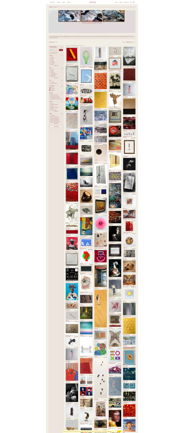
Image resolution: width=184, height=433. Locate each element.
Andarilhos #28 (125, 156)
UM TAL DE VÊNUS (68, 110)
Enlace (124, 273)
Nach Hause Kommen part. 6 (113, 209)
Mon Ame (124, 171)
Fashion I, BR (96, 263)
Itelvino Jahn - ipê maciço (84, 423)
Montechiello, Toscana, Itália (128, 219)
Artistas (63, 2)
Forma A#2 (82, 84)
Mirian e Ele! (96, 328)
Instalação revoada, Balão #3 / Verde (86, 66)
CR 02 (66, 346)
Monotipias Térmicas (126, 334)
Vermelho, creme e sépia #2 (127, 232)
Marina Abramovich (112, 242)
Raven (110, 427)
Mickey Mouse (82, 396)
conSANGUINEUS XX (112, 312)
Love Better (96, 214)
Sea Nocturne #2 (82, 273)
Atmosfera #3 (125, 115)
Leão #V (81, 187)
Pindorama (110, 90)
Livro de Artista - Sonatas (70, 281)
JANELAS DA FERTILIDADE (83, 236)
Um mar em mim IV (97, 196)
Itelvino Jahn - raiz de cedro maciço (114, 108)
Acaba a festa (68, 381)
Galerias (68, 2)
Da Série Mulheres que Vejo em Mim (71, 251)
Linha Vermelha (111, 257)
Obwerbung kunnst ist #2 (113, 181)
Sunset (110, 170)
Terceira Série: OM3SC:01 (84, 356)
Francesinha (125, 417)
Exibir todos (56, 65)
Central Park (96, 71)
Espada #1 (67, 320)
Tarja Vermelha (68, 150)
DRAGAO (67, 222)
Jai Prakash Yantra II (83, 95)
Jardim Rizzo (82, 374)
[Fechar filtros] (62, 47)
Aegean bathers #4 (83, 248)
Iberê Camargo (68, 335)
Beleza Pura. (125, 345)
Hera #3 (81, 263)
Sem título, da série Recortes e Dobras (129, 81)
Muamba (110, 408)
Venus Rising (111, 277)
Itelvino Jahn (125, 247)
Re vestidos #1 (68, 309)
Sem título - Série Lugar (69, 64)
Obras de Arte (52, 2)
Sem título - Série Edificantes (113, 123)
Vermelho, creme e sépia (84, 104)
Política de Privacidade (108, 431)
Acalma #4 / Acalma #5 (84, 385)
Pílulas (67, 202)
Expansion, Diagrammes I (112, 362)
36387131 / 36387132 (126, 389)
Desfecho (81, 125)
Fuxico (95, 231)
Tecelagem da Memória (98, 143)
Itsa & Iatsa (110, 327)
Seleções (58, 2)
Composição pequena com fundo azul (115, 70)
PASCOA (110, 347)
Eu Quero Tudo (111, 396)
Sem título (67, 82)
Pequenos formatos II (83, 166)
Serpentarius (111, 375)
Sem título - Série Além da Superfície (129, 66)
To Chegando (111, 224)
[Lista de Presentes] (131, 2)
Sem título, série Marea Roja (98, 248)
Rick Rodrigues (68, 361)
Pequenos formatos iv (97, 134)
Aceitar (119, 431)
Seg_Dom (95, 162)
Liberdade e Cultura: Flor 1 (84, 292)
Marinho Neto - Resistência (127, 130)
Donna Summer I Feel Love (113, 137)
